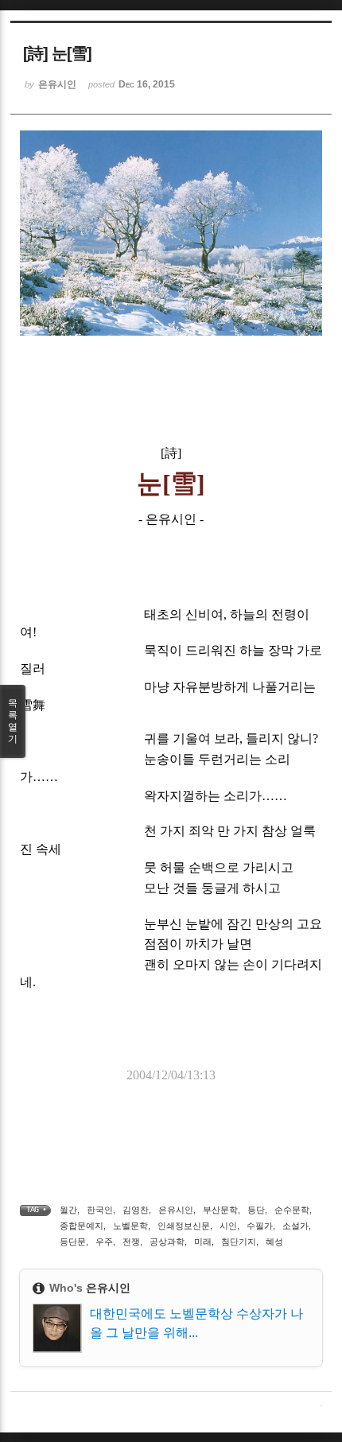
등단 (256, 1210)
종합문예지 (81, 1225)
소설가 (295, 1225)
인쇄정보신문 (183, 1225)
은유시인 (175, 1210)
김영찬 (135, 1210)
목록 (12, 721)
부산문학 (220, 1210)
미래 (203, 1241)
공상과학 (167, 1241)
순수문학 (291, 1210)
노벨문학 (130, 1225)
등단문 (73, 1241)
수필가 (260, 1225)
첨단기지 (238, 1241)
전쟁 (131, 1241)
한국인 (100, 1210)
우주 (104, 1241)
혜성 (274, 1241)
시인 (228, 1225)
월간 (68, 1210)
